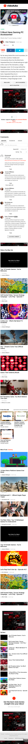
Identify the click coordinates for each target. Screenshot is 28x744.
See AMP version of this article (14, 122)
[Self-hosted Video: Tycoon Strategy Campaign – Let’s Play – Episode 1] (14, 285)
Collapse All (24, 149)
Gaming (10, 449)
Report (26, 169)
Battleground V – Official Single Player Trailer (13, 496)
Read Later (7, 82)
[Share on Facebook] (11, 50)
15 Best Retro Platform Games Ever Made (12, 471)
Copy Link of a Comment (11, 157)
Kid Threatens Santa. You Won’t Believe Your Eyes (13, 397)
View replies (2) (9, 185)
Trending (1, 305)
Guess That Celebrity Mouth (9, 372)
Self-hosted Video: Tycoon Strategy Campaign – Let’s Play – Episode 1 (12, 296)
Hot (1, 381)
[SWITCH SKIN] (21, 5)
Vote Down (8, 169)
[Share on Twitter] (19, 50)
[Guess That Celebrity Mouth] (14, 363)
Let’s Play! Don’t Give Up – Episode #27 (13, 569)
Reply (10, 169)
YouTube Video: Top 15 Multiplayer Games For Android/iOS (12, 521)
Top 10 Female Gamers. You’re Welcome (10, 270)
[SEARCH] (24, 5)
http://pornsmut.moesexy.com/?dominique (15, 160)
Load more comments (14, 236)
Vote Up (6, 169)
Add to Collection (14, 85)
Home (5, 738)
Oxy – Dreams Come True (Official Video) (11, 347)
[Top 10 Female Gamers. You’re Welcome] (3, 637)
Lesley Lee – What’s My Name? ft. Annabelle (11, 321)
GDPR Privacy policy (19, 738)
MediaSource (15, 25)
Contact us (11, 738)
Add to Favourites (20, 82)
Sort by (17, 152)
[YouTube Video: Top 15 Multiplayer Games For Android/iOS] (14, 509)
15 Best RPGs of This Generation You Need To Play (18, 673)
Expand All (15, 149)
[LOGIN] (27, 5)
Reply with (26, 145)
